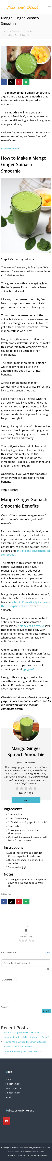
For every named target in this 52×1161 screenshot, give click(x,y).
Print (26, 800)
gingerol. (29, 669)
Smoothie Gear (12, 1092)
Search (5, 1007)
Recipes (15, 31)
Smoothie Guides (13, 1083)
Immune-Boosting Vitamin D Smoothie (23, 1051)
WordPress (39, 1151)
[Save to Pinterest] (19, 82)
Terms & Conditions (39, 1155)
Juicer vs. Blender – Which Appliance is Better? (26, 1037)
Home (8, 1079)
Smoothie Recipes (13, 1088)
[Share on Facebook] (4, 82)
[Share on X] (11, 82)
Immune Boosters (30, 31)
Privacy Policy (23, 1155)
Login (48, 952)
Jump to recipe (10, 148)
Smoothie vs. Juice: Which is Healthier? (23, 1032)
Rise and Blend (22, 1147)
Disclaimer (11, 1155)
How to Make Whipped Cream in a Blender (25, 1041)
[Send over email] (26, 82)
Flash (10, 1151)
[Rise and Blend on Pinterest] (6, 1121)
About (8, 1097)
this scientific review (31, 626)
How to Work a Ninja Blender (18, 1046)
